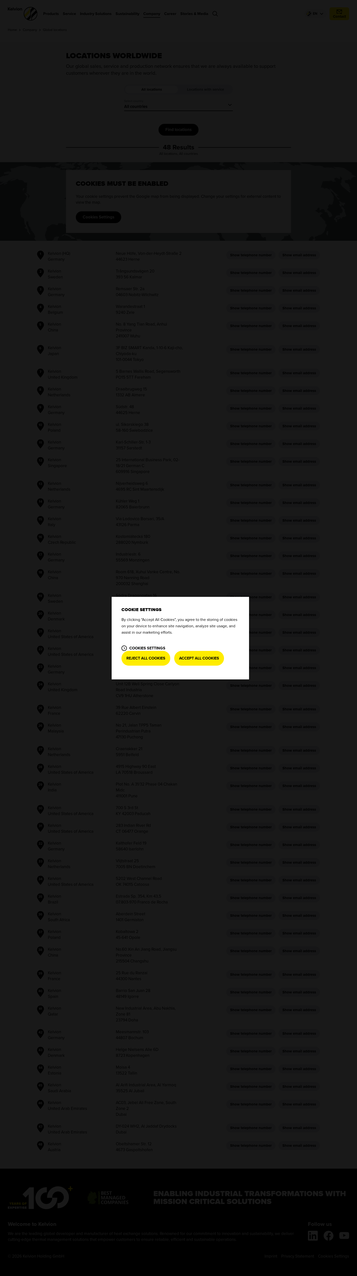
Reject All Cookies (145, 658)
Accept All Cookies (199, 658)
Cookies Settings (147, 648)
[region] (180, 638)
